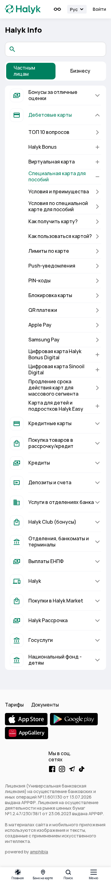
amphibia (39, 852)
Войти (99, 9)
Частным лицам (24, 71)
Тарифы (14, 705)
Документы (45, 705)
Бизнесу (80, 71)
